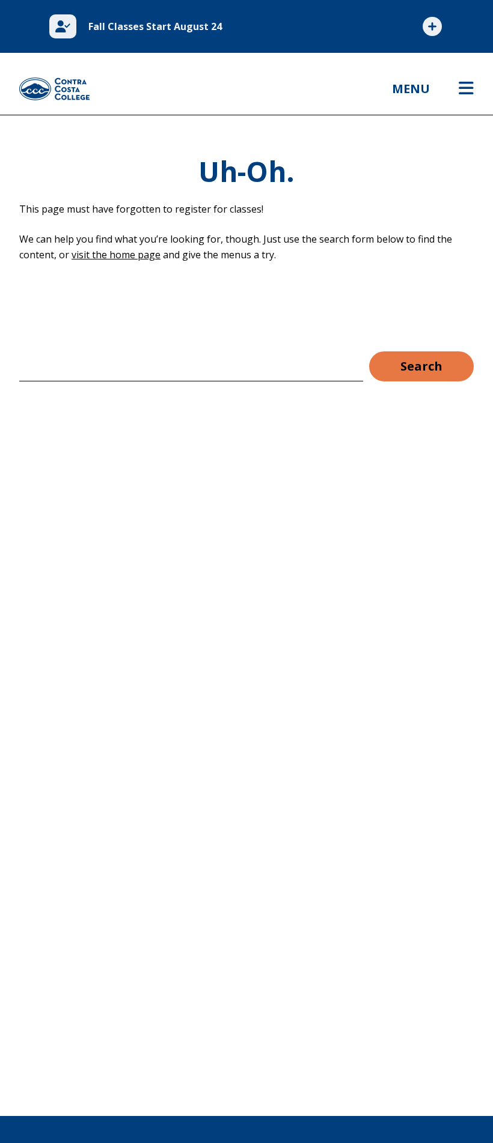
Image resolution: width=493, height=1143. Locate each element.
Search (421, 366)
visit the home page (116, 254)
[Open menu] (466, 89)
